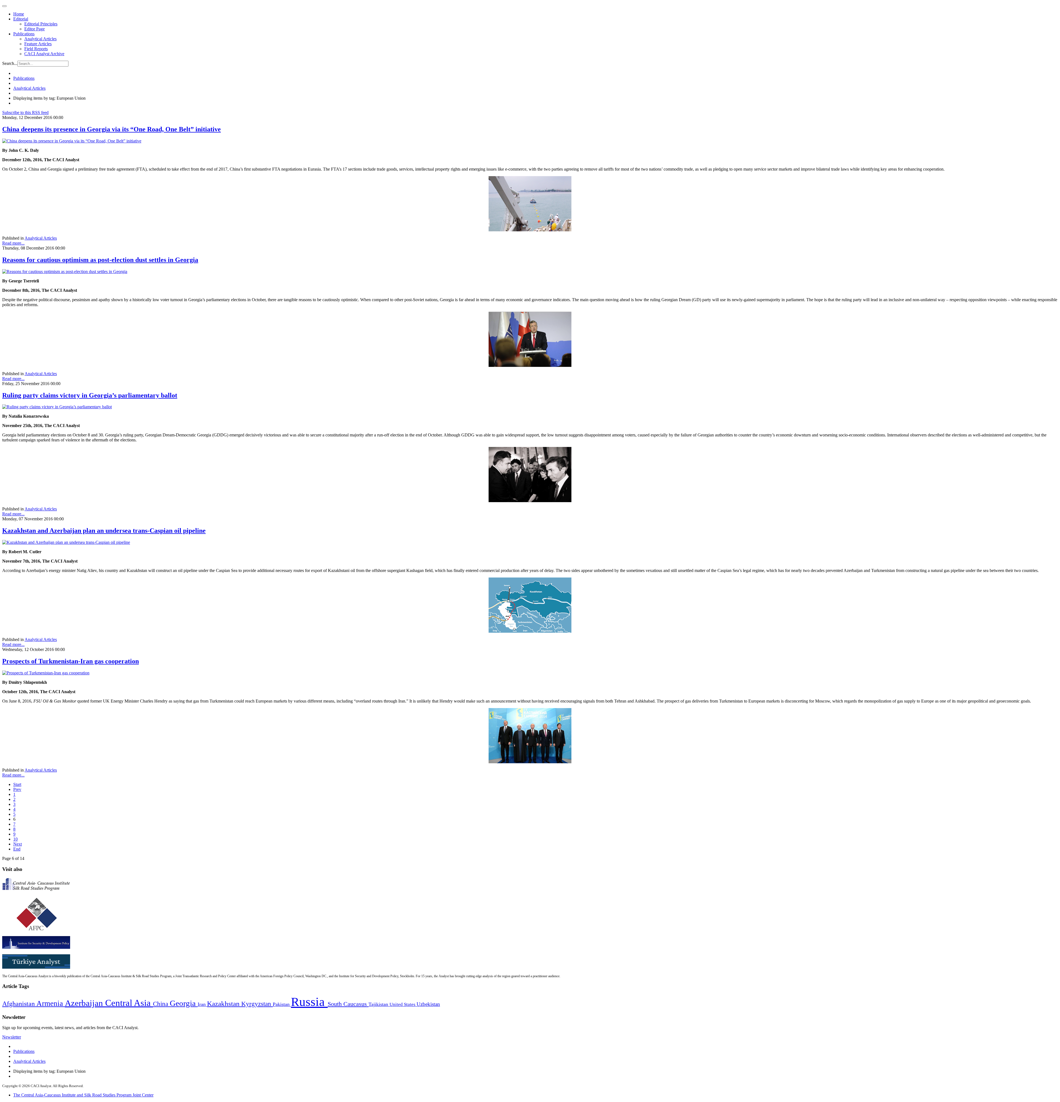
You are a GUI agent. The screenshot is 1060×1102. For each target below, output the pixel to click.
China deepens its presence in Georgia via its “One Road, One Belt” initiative (111, 129)
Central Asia (129, 1003)
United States (403, 1004)
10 (15, 839)
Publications (24, 33)
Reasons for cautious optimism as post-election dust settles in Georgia (100, 259)
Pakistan (282, 1004)
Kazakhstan (224, 1003)
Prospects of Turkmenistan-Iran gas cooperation (70, 661)
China (161, 1003)
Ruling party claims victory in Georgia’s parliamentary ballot (89, 395)
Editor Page (34, 29)
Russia (309, 1002)
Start (17, 784)
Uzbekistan (428, 1004)
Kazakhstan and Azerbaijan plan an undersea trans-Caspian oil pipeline (104, 530)
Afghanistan (19, 1003)
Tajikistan (379, 1004)
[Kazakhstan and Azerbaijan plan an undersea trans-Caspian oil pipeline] (66, 542)
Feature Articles (38, 43)
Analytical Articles (40, 38)
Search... (9, 63)
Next (17, 844)
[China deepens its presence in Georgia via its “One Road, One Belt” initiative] (71, 141)
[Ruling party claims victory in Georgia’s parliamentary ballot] (57, 406)
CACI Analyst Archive (44, 53)
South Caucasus (348, 1003)
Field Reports (36, 48)
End (16, 849)
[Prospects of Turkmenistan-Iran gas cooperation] (45, 673)
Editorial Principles (40, 24)
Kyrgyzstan (257, 1003)
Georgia (184, 1003)
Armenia (50, 1003)
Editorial (20, 19)
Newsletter (11, 1037)
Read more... (13, 243)
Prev (17, 789)
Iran (202, 1004)
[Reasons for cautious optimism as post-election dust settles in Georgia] (64, 271)
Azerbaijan (85, 1003)
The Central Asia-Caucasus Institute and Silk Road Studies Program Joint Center (83, 1095)
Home (18, 14)
